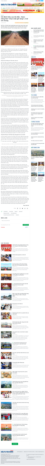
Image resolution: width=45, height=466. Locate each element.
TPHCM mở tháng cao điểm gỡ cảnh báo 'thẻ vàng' (39, 52)
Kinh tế (2, 15)
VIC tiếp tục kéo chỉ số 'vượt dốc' (37, 140)
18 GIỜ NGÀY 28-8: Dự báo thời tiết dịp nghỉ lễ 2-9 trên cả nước (20, 284)
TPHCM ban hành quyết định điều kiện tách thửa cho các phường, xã (34, 168)
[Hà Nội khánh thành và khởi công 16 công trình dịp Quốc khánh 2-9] (6, 437)
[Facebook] (36, 0)
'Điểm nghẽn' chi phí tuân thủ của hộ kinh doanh (19, 372)
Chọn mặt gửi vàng (13, 213)
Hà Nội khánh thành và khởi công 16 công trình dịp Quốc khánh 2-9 (19, 435)
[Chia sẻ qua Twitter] (22, 208)
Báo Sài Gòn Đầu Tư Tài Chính (8, 4)
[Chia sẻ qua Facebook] (20, 208)
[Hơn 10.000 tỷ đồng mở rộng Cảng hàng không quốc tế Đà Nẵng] (41, 174)
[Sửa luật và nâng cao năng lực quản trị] (37, 152)
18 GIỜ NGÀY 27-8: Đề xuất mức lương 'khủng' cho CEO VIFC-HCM (19, 343)
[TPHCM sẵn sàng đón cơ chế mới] (6, 257)
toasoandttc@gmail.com (31, 459)
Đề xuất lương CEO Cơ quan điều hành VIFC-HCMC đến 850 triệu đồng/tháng (20, 414)
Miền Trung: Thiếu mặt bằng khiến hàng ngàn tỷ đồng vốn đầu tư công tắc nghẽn (20, 294)
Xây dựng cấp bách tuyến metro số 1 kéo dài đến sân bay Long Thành (34, 179)
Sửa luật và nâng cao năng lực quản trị (37, 158)
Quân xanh (20, 211)
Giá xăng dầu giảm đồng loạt (18, 362)
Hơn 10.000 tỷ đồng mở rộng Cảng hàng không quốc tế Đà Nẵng (40, 179)
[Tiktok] (39, 0)
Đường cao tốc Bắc (6, 213)
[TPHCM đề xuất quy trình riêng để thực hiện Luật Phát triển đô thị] (6, 384)
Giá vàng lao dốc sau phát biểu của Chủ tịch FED (37, 97)
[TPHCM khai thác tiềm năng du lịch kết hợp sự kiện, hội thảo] (6, 324)
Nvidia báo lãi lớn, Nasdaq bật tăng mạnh (37, 137)
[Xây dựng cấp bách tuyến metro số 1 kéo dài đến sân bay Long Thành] (34, 174)
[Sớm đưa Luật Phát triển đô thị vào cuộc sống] (6, 355)
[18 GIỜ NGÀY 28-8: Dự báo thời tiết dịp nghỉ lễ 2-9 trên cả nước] (6, 286)
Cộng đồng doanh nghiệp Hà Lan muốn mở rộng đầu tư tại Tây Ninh (20, 274)
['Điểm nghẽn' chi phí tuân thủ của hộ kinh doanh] (6, 374)
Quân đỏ (16, 211)
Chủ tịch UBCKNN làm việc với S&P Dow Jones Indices (37, 134)
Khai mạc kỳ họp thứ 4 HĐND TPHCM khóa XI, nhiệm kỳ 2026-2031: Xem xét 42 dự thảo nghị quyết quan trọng (20, 392)
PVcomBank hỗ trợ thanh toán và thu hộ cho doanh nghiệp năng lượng (37, 113)
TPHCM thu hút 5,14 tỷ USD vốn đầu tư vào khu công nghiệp (38, 40)
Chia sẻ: (15, 208)
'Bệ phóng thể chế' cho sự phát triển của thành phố (20, 313)
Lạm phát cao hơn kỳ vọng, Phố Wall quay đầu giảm (37, 144)
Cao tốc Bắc (11, 211)
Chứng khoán (35, 121)
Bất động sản (35, 147)
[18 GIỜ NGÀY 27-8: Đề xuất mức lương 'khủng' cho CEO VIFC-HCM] (6, 345)
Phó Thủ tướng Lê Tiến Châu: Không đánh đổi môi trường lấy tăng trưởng (19, 264)
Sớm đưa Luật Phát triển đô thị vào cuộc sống (20, 353)
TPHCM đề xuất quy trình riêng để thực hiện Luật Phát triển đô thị (20, 382)
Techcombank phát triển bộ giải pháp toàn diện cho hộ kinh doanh (37, 106)
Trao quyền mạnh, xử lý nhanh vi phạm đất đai (20, 332)
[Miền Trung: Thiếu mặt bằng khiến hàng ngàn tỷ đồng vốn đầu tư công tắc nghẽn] (6, 296)
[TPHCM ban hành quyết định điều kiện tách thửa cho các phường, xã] (34, 164)
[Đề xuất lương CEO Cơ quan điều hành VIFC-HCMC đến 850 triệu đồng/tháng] (6, 416)
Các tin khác (5, 243)
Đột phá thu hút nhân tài (17, 303)
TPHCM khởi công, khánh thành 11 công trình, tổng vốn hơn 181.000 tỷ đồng (20, 245)
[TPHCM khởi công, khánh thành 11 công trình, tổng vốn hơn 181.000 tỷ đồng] (6, 247)
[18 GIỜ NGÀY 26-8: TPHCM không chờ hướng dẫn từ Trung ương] (6, 427)
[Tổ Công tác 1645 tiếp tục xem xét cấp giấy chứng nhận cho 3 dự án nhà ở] (41, 164)
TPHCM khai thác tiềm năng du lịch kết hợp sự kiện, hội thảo (20, 323)
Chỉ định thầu (5, 211)
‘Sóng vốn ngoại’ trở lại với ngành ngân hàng (37, 118)
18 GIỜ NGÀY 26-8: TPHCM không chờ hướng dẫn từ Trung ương (19, 425)
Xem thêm (15, 443)
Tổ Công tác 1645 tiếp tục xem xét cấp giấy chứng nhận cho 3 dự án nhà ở (41, 168)
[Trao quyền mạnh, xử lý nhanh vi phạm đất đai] (6, 334)
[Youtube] (37, 0)
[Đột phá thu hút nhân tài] (6, 306)
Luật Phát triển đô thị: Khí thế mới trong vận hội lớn (20, 403)
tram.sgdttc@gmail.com (40, 451)
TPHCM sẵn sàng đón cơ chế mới (19, 254)
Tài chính (34, 95)
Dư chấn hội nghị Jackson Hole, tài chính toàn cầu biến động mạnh (37, 124)
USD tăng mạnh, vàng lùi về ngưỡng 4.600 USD (37, 109)
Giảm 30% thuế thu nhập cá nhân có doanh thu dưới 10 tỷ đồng (39, 46)
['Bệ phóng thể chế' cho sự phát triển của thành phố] (6, 315)
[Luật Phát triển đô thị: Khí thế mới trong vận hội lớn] (6, 405)
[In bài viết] (27, 208)
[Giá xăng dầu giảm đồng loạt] (6, 365)
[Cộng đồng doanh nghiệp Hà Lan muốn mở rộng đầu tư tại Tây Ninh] (6, 276)
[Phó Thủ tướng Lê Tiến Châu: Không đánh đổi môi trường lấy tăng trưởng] (6, 266)
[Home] (1, 8)
